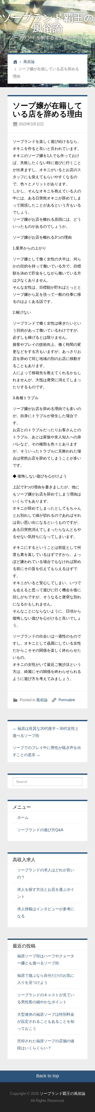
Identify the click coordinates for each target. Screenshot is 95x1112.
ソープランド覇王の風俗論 (47, 22)
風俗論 (29, 61)
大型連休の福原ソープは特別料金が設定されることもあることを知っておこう (45, 1021)
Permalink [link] (67, 700)
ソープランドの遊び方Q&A (40, 830)
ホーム (23, 817)
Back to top (47, 1075)
